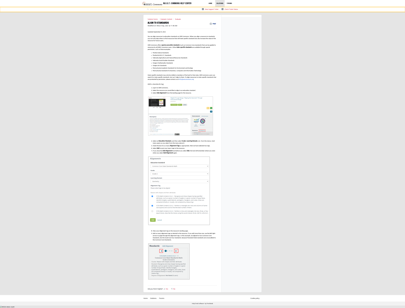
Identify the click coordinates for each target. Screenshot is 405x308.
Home (210, 3)
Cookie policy (254, 298)
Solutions (219, 3)
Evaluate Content (166, 19)
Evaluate (178, 19)
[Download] (198, 130)
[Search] (148, 9)
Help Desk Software (198, 303)
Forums (229, 3)
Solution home (153, 19)
